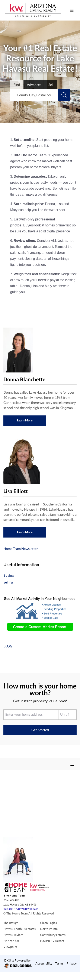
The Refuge (10, 923)
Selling (8, 582)
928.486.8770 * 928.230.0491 (20, 909)
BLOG (7, 646)
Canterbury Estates (52, 935)
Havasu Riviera (13, 935)
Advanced (34, 85)
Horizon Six (11, 940)
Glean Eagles (48, 923)
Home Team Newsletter (20, 549)
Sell (51, 85)
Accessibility (43, 963)
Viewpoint (10, 946)
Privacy (72, 963)
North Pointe (49, 929)
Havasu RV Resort (52, 940)
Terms (59, 963)
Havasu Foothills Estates (19, 929)
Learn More (24, 420)
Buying (8, 575)
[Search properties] (64, 95)
